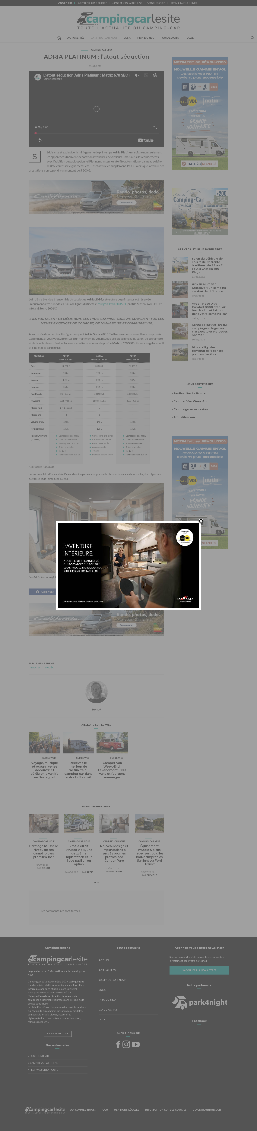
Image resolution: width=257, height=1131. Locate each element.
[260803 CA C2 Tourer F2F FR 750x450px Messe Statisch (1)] (128, 565)
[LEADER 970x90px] (128, 1122)
